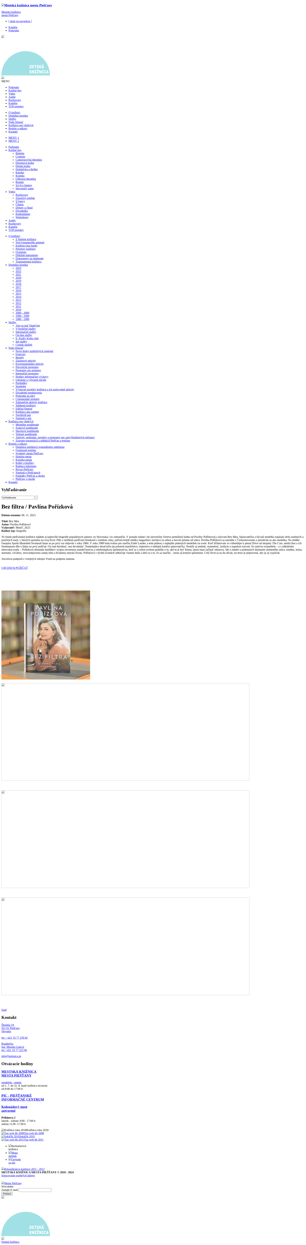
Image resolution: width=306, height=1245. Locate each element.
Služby (12, 118)
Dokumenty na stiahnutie (30, 258)
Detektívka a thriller (27, 169)
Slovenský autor (25, 188)
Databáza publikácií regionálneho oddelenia (40, 446)
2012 (18, 303)
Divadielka (22, 210)
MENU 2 (13, 140)
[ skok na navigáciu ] (20, 21)
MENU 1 (13, 137)
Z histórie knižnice (26, 239)
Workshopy (22, 217)
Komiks (20, 175)
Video (11, 93)
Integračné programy (27, 373)
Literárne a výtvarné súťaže (31, 379)
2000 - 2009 (22, 312)
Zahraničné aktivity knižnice (31, 402)
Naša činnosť (15, 122)
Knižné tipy (15, 90)
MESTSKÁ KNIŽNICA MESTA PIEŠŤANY (18, 1073)
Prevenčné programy (27, 367)
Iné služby (21, 341)
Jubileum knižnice (26, 405)
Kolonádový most (14, 1107)
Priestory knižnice (26, 248)
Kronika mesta (24, 459)
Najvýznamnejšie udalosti (30, 242)
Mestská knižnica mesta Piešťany (11, 13)
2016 (18, 290)
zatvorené (8, 1111)
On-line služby (24, 335)
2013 (18, 299)
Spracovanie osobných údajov (18, 1175)
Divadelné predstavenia (29, 392)
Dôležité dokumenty (27, 255)
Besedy (20, 357)
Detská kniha (23, 166)
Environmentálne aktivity (30, 363)
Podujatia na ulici (25, 395)
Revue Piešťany (24, 469)
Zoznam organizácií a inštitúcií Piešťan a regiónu (43, 440)
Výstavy (20, 201)
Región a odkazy (17, 128)
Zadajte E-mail (10, 1189)
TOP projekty (16, 106)
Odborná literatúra (26, 178)
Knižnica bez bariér (26, 245)
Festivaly (21, 354)
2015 (18, 293)
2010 (18, 309)
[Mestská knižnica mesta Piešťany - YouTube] (15, 1179)
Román (20, 182)
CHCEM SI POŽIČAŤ (14, 567)
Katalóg (12, 27)
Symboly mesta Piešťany (29, 453)
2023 (18, 268)
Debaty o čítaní (24, 207)
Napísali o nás (23, 418)
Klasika (20, 172)
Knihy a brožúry (25, 462)
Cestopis (20, 156)
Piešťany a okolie (25, 478)
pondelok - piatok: (11, 1082)
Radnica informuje (26, 466)
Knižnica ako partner (27, 411)
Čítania (20, 204)
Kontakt (13, 131)
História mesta (24, 456)
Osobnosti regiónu (26, 450)
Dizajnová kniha (25, 162)
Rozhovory (14, 100)
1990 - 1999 (22, 315)
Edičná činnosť (24, 408)
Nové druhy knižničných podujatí (34, 351)
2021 (18, 274)
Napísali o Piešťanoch (28, 472)
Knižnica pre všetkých (20, 125)
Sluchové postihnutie (27, 431)
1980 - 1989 (22, 319)
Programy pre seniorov (28, 370)
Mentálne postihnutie (27, 424)
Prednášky (21, 383)
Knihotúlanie (23, 214)
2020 (18, 277)
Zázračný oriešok (25, 198)
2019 (18, 280)
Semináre (21, 386)
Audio (12, 96)
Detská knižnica (10, 1241)
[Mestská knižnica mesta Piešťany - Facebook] (9, 1179)
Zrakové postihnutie (27, 427)
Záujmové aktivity (26, 360)
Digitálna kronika (18, 115)
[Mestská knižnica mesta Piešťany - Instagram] (3, 1179)
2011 (18, 306)
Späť (4, 1009)
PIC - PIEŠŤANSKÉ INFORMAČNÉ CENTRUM (22, 1097)
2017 (18, 287)
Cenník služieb (24, 344)
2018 (18, 284)
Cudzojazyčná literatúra (29, 159)
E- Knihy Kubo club (27, 338)
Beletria (20, 153)
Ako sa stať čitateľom (28, 325)
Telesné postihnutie (26, 434)
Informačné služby (26, 331)
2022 (18, 271)
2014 (18, 296)
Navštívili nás (23, 415)
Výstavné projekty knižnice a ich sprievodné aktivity (45, 389)
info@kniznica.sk (11, 1056)
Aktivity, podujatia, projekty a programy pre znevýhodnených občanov (55, 437)
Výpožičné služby (26, 328)
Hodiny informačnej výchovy (32, 376)
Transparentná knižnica (28, 261)
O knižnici (14, 112)
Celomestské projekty (28, 399)
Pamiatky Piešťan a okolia (30, 475)
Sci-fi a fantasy (24, 185)
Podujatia (13, 30)
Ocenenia (21, 252)
